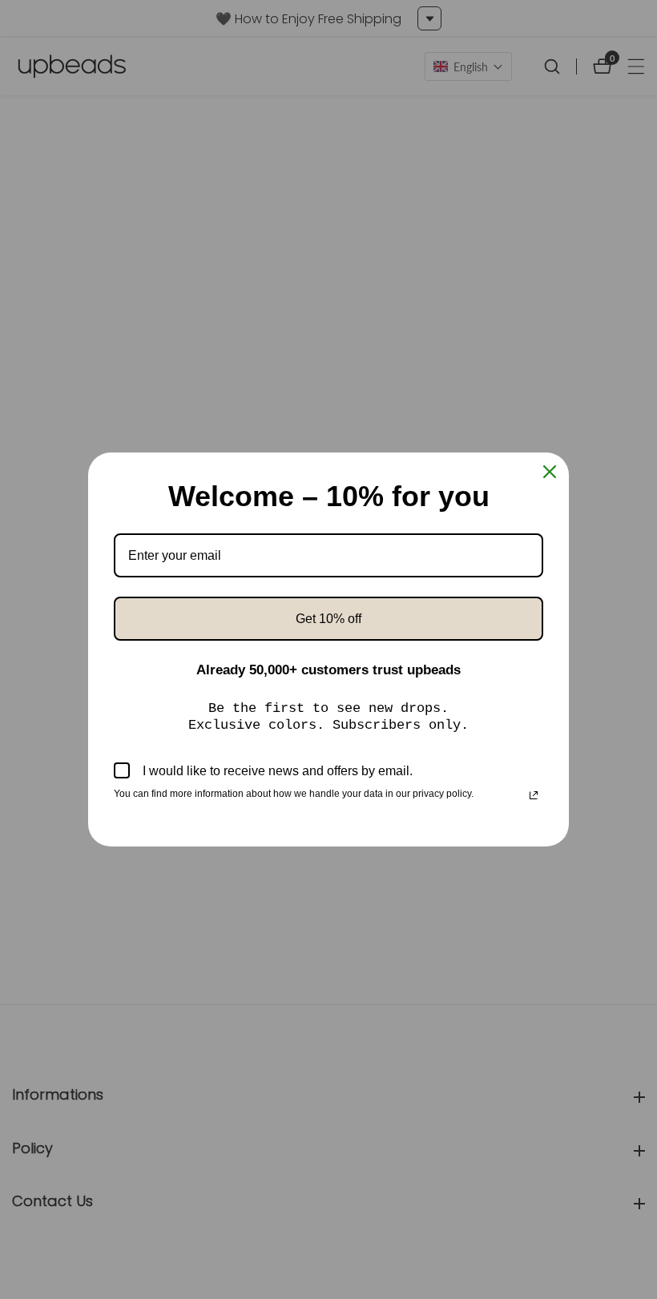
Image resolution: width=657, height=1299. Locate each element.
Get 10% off (328, 618)
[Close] (549, 471)
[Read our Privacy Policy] (533, 795)
